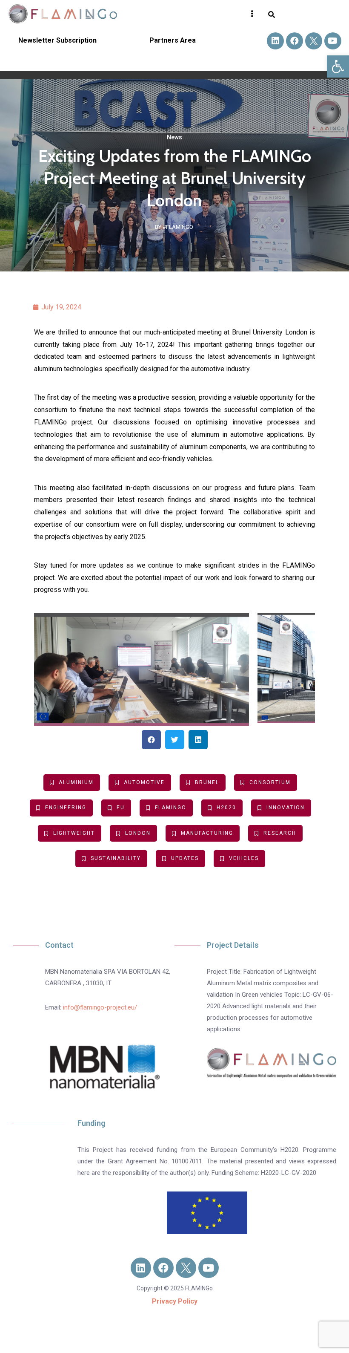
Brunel (207, 782)
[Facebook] (294, 40)
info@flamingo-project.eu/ (100, 1007)
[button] (338, 66)
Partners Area (172, 40)
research (279, 833)
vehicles (244, 858)
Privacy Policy (174, 1301)
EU (121, 808)
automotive (144, 782)
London (138, 833)
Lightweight (74, 833)
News (174, 137)
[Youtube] (332, 40)
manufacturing (207, 833)
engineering (65, 808)
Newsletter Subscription (57, 40)
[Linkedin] (275, 40)
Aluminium (76, 782)
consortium (270, 782)
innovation (285, 808)
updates (185, 858)
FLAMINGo (170, 808)
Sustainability (116, 858)
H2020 (226, 808)
